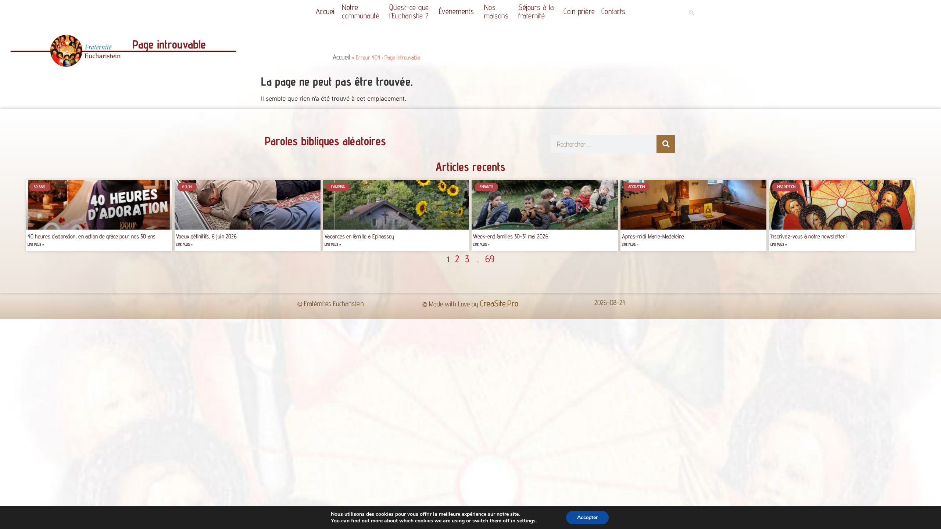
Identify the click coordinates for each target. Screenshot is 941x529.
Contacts (613, 11)
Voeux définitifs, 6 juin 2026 (206, 236)
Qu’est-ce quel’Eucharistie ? (409, 11)
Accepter (587, 517)
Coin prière (579, 11)
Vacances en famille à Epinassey (359, 236)
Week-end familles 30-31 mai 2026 (510, 236)
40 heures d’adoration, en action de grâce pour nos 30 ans (91, 236)
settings (526, 521)
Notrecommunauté (360, 11)
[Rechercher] (665, 144)
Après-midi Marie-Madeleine (653, 236)
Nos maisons (496, 11)
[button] (691, 13)
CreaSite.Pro (499, 303)
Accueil (326, 11)
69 (489, 258)
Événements (456, 11)
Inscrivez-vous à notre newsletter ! (809, 236)
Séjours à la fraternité (536, 11)
